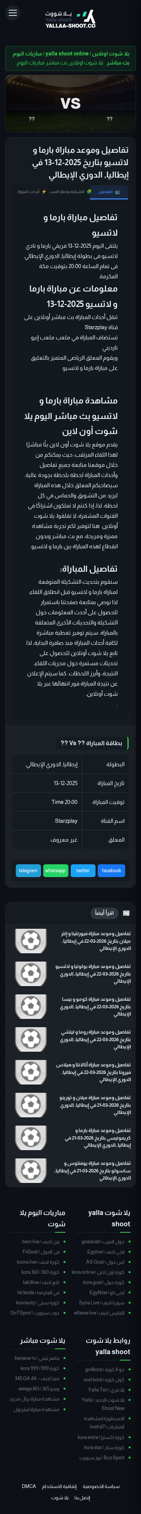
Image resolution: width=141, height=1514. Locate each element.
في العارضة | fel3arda (38, 1292)
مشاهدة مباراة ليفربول (36, 1409)
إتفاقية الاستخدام (59, 1486)
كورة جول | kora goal (103, 1282)
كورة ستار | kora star (104, 1447)
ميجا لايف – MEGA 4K (37, 1378)
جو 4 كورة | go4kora (104, 1369)
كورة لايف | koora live (38, 1262)
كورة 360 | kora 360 (40, 1272)
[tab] (109, 192)
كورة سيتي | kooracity (37, 1302)
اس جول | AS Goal (105, 1262)
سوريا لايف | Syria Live (101, 1302)
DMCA (29, 1486)
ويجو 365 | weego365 (38, 1388)
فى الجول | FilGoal (41, 1252)
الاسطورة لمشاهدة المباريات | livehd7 (104, 1423)
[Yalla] (70, 19)
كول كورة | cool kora (103, 1379)
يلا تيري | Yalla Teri (106, 1390)
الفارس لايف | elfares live (99, 1313)
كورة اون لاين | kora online (98, 1272)
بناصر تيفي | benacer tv (37, 1358)
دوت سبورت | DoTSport (35, 1313)
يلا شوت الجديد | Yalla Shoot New (103, 1404)
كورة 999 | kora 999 (40, 1368)
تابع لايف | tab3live (41, 1282)
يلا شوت (59, 1497)
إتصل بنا (82, 1497)
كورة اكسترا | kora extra (101, 1437)
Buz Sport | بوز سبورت (101, 1457)
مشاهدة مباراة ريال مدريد (34, 1399)
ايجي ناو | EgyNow (106, 1292)
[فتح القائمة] (12, 12)
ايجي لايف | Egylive (105, 1252)
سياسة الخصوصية (101, 1486)
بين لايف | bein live (41, 1241)
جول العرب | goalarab (103, 1241)
